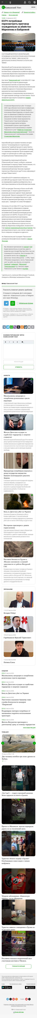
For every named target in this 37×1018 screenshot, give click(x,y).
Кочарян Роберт (10, 613)
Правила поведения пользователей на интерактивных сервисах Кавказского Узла (18, 1005)
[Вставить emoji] (22, 342)
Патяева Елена (9, 662)
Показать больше (18, 966)
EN (6, 2)
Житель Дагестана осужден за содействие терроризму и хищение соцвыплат (17, 434)
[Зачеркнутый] (17, 342)
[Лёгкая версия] (10, 2)
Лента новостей (13, 15)
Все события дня (29, 727)
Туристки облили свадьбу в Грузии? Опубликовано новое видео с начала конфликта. (16, 860)
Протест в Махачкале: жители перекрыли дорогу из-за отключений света (17, 827)
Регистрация (18, 362)
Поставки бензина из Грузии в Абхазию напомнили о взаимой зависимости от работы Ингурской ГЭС (17, 563)
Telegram (23, 255)
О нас (3, 984)
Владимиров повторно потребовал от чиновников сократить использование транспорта (16, 713)
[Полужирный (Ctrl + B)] (5, 342)
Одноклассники (10, 266)
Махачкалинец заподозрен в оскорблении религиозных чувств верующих (17, 398)
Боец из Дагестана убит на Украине (17, 511)
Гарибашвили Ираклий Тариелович (17, 637)
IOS (31, 247)
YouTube (25, 268)
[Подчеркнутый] (13, 342)
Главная (4, 15)
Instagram (14, 264)
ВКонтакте (22, 264)
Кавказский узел (14, 80)
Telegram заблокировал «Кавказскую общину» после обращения (16, 897)
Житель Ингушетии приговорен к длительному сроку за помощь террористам (18, 723)
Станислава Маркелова (12, 136)
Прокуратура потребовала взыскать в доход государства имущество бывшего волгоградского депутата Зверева (18, 474)
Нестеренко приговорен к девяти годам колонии (16, 526)
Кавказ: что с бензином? (12, 12)
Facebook (7, 264)
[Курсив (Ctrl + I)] (9, 342)
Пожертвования (30, 984)
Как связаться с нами (15, 984)
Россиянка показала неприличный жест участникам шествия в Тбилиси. (17, 959)
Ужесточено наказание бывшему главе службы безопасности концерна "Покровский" (16, 702)
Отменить (18, 367)
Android (26, 247)
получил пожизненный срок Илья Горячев (18, 228)
